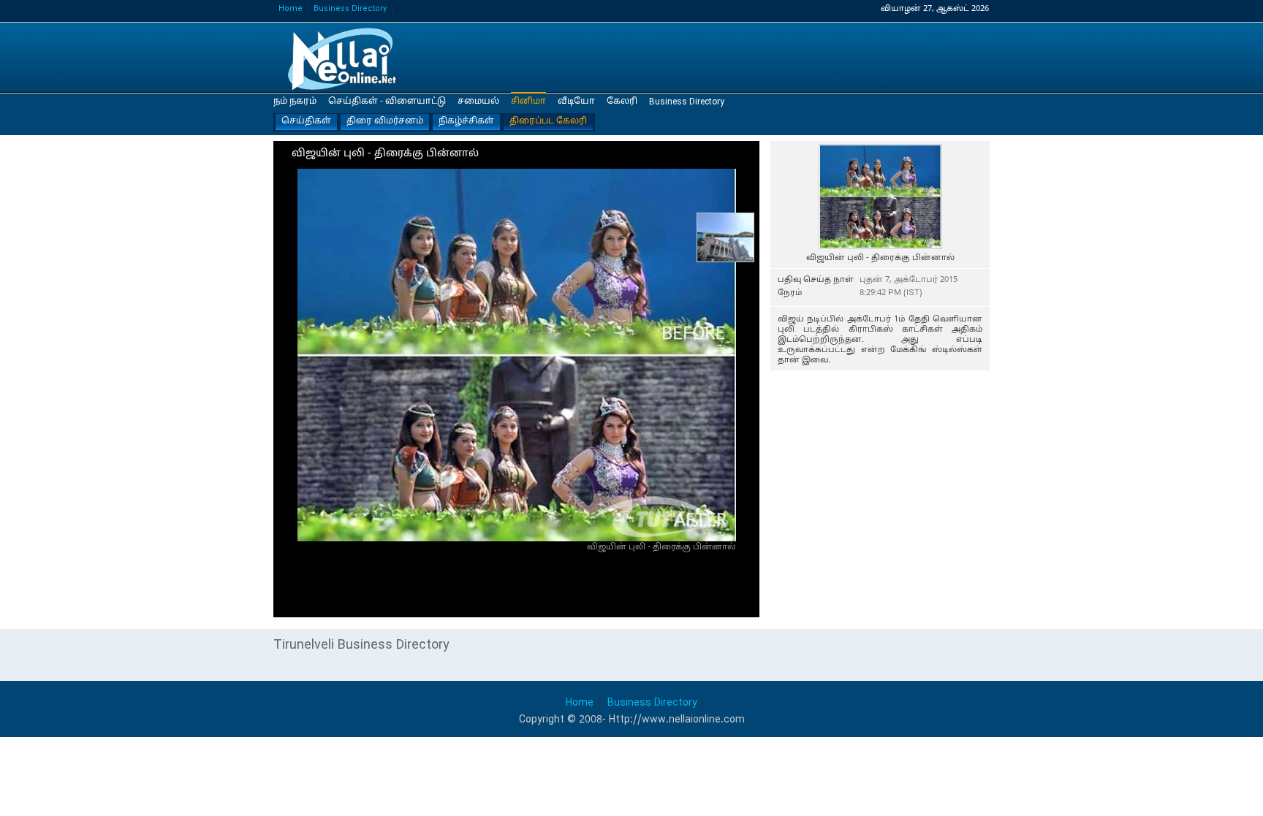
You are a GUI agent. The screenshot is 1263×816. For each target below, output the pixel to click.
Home (290, 9)
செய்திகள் (306, 121)
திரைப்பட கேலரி (548, 121)
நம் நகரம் (294, 101)
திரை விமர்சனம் (384, 121)
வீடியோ (576, 101)
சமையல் (478, 101)
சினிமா (528, 101)
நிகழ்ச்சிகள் (466, 121)
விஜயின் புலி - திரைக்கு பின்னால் (346, 58)
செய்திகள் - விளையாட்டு (387, 101)
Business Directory (350, 9)
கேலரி (622, 101)
